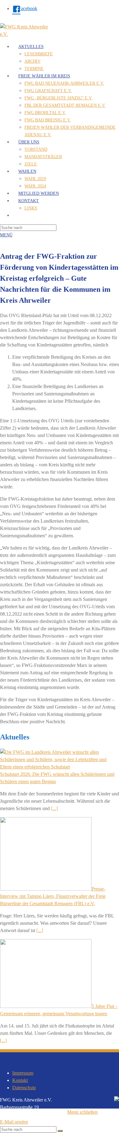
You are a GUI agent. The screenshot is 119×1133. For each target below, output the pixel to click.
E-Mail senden (14, 1121)
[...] (54, 808)
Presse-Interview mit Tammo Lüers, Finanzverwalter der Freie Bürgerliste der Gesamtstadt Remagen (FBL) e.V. (53, 896)
